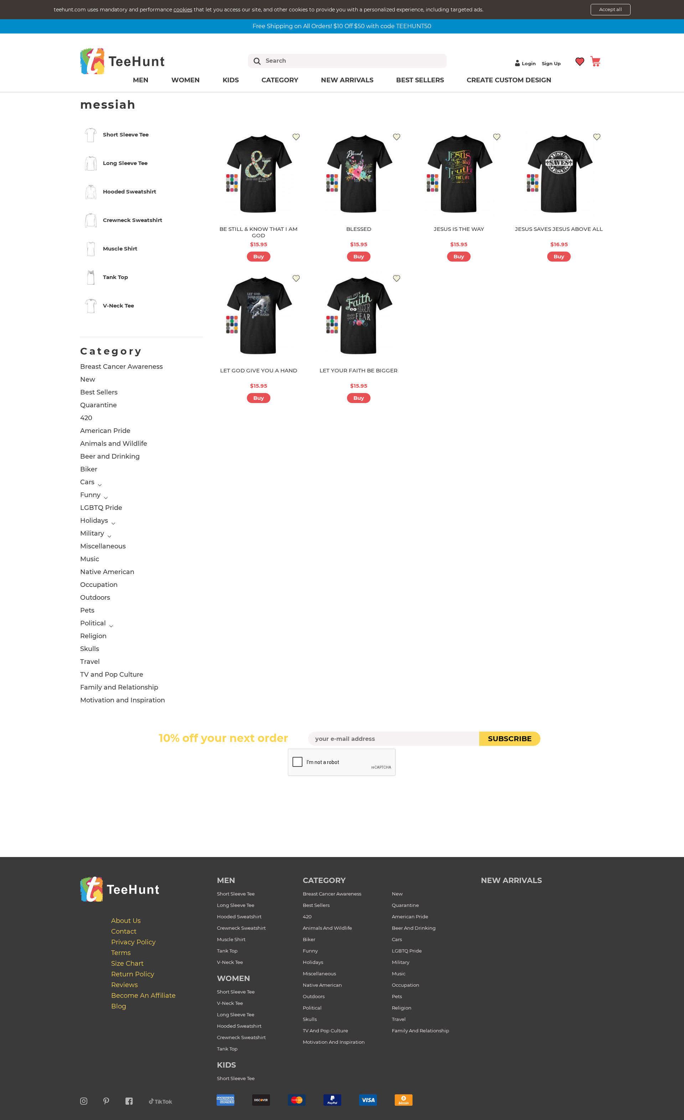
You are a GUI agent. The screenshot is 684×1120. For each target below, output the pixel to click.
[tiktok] (160, 1100)
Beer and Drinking (110, 456)
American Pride (105, 431)
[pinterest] (106, 1100)
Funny (90, 495)
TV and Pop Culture (111, 674)
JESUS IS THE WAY (459, 229)
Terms (121, 953)
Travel (90, 662)
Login (529, 63)
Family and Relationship (119, 687)
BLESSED (358, 229)
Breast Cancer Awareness (121, 367)
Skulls (89, 649)
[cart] (595, 60)
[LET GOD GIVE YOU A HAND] (258, 315)
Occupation (99, 585)
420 (86, 418)
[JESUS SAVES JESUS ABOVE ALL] (559, 173)
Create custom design (509, 80)
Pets (87, 610)
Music (89, 559)
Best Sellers (420, 80)
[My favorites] (580, 60)
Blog (118, 1006)
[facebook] (129, 1100)
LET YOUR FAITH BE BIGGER (359, 370)
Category (279, 80)
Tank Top (227, 951)
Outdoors (95, 598)
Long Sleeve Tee (235, 905)
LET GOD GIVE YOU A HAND (258, 370)
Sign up (551, 63)
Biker (88, 469)
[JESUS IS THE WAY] (459, 173)
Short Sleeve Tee (236, 894)
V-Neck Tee (230, 962)
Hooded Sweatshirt (239, 916)
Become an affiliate (143, 996)
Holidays (94, 521)
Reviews (124, 985)
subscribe (510, 738)
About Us (126, 921)
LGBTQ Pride (101, 508)
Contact (123, 931)
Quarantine (98, 405)
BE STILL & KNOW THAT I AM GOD (258, 232)
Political (93, 623)
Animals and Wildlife (113, 444)
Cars (87, 482)
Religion (93, 636)
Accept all (610, 9)
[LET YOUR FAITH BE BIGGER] (358, 315)
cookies (182, 9)
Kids (231, 80)
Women (185, 80)
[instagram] (83, 1100)
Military (92, 533)
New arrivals (347, 80)
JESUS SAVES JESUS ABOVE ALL (559, 229)
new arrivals (511, 880)
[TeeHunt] (133, 61)
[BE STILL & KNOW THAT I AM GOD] (258, 173)
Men (141, 80)
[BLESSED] (358, 173)
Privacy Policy (133, 942)
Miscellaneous (103, 546)
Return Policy (132, 974)
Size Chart (127, 963)
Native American (107, 572)
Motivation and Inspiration (122, 700)
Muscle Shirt (231, 939)
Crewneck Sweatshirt (241, 928)
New (87, 379)
